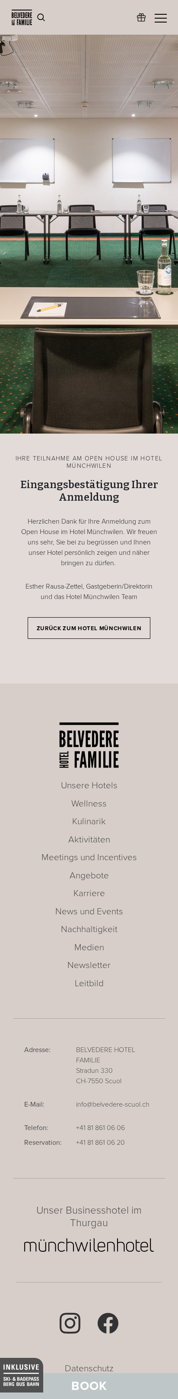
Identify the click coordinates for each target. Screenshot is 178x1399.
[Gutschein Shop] (141, 22)
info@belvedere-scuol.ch (112, 1104)
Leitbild (89, 983)
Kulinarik (89, 821)
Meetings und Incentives (89, 857)
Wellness (89, 803)
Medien (89, 947)
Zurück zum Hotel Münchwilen (89, 628)
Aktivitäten (89, 839)
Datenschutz (89, 1368)
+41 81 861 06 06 (100, 1128)
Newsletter (89, 965)
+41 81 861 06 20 (100, 1142)
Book (89, 1386)
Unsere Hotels (89, 785)
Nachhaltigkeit (89, 929)
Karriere (89, 893)
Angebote (89, 875)
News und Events (89, 911)
